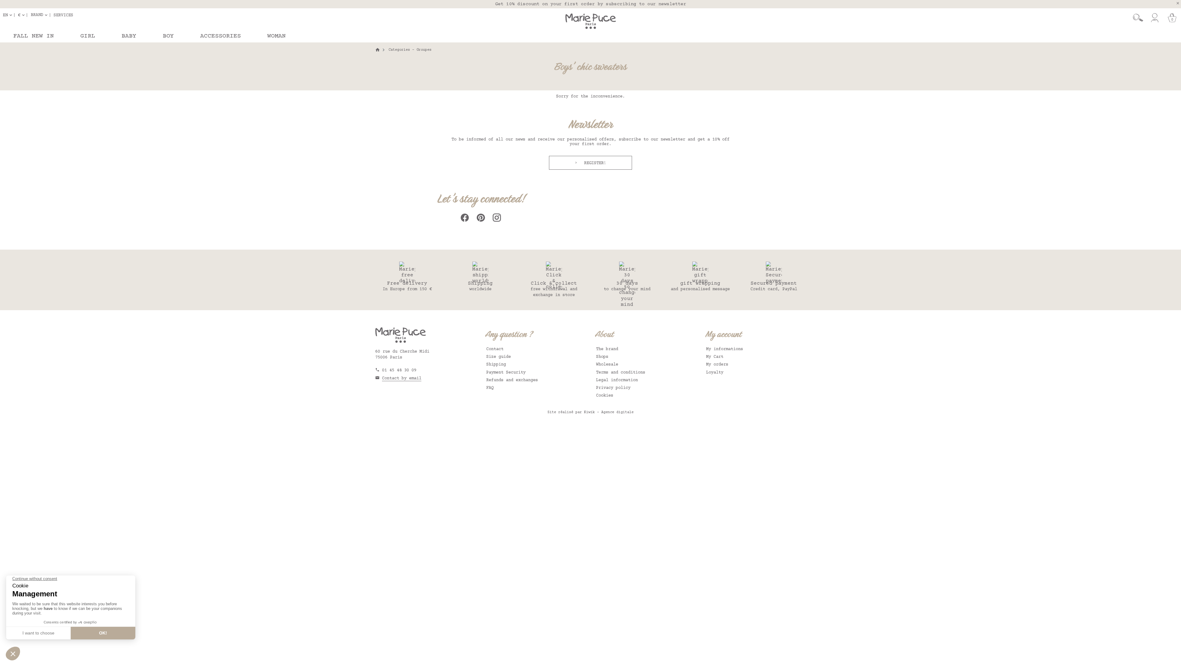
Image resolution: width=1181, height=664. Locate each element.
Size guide (498, 356)
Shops (602, 356)
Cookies (604, 395)
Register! (594, 163)
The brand (607, 349)
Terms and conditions (620, 372)
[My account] (1155, 17)
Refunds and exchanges (512, 380)
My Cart (714, 356)
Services (63, 15)
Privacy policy (613, 387)
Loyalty (714, 372)
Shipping (496, 364)
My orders (717, 364)
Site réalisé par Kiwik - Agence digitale (590, 412)
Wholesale (607, 364)
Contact (494, 349)
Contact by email (401, 378)
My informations (724, 349)
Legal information (617, 380)
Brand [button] (37, 15)
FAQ (490, 387)
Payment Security (506, 372)
